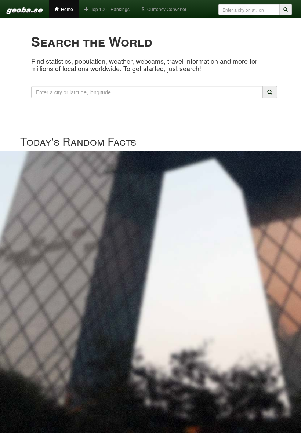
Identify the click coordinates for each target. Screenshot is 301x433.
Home (66, 9)
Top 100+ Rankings (109, 9)
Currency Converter (165, 9)
